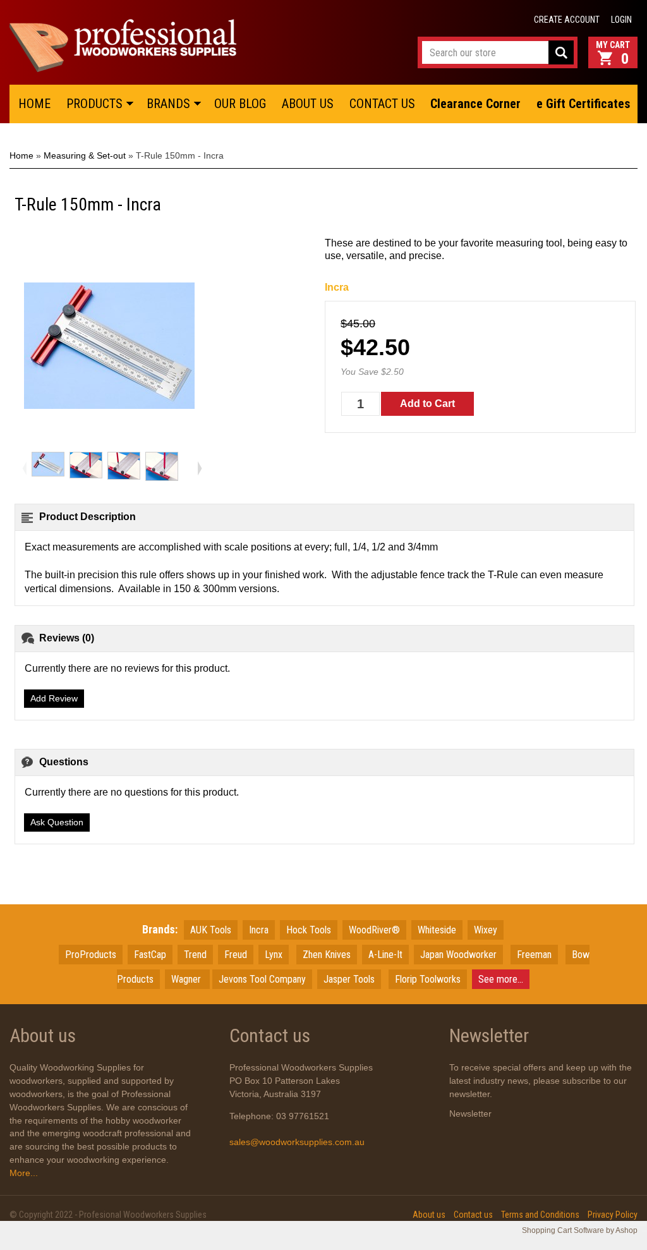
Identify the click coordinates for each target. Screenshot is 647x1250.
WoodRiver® (374, 930)
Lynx (273, 955)
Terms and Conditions (540, 1215)
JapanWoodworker (458, 955)
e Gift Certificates (583, 103)
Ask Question (56, 822)
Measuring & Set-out (85, 155)
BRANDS (168, 103)
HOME (34, 103)
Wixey (485, 930)
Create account (567, 20)
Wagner (187, 979)
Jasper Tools (349, 979)
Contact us (473, 1215)
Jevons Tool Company (262, 979)
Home (21, 155)
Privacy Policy (613, 1215)
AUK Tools (210, 930)
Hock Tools (308, 930)
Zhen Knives (327, 955)
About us (429, 1215)
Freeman (534, 955)
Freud (235, 955)
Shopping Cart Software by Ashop (580, 1230)
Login (621, 20)
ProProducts (90, 955)
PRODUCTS (94, 103)
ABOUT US (308, 103)
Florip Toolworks (428, 979)
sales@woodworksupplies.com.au (297, 1142)
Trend (195, 955)
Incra (337, 287)
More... (23, 1173)
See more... (500, 979)
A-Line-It (385, 955)
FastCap (150, 955)
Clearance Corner (475, 103)
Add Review (54, 698)
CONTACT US (382, 103)
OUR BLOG (240, 103)
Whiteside (437, 930)
